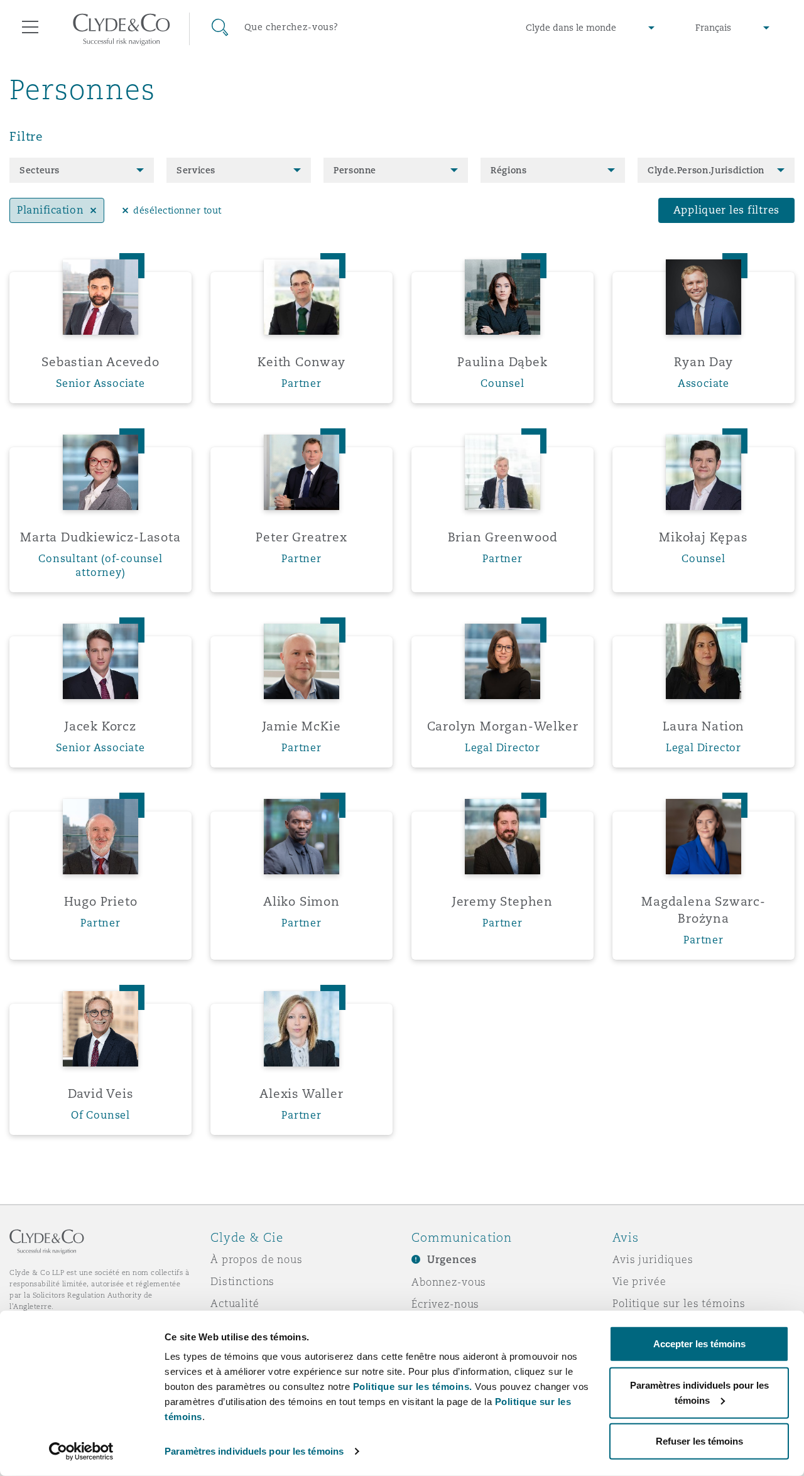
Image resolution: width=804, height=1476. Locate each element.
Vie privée (639, 1281)
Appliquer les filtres (726, 210)
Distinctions (242, 1281)
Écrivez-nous (445, 1304)
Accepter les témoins (699, 1343)
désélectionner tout (177, 210)
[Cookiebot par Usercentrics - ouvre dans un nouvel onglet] (81, 1451)
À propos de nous (256, 1259)
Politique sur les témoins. (412, 1386)
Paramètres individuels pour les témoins (254, 1451)
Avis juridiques (652, 1259)
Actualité (234, 1303)
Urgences (452, 1259)
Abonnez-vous (448, 1282)
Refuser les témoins (699, 1441)
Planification (50, 210)
